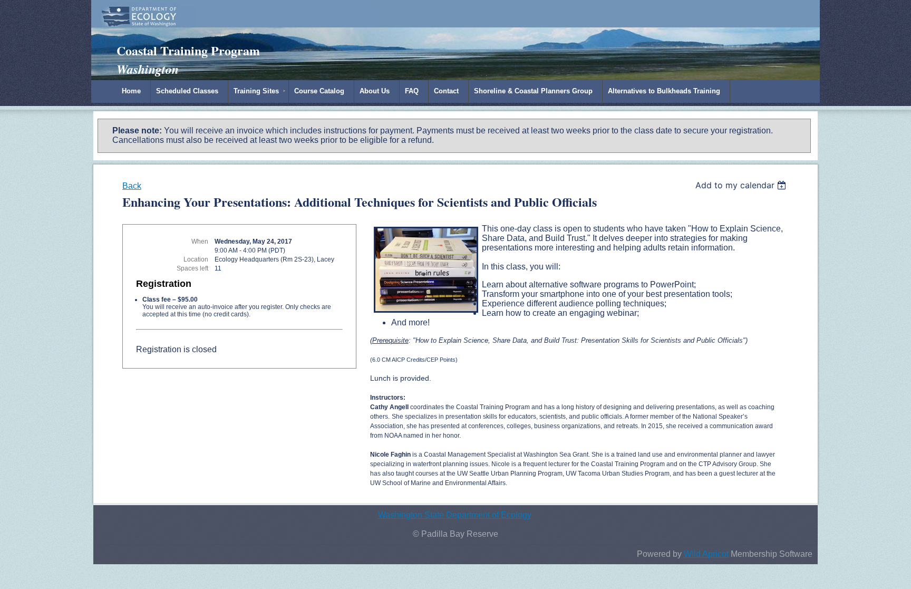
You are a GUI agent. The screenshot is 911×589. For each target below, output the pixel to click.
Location (195, 259)
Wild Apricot (706, 553)
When (199, 241)
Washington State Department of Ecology (454, 514)
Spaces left (192, 268)
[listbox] (742, 185)
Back (131, 185)
